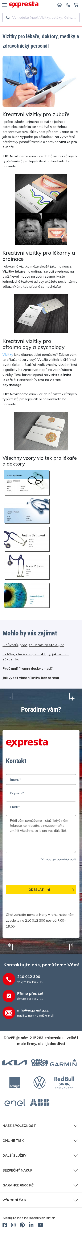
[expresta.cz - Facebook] (5, 1225)
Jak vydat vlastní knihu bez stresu (31, 678)
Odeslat (36, 890)
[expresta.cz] (23, 4)
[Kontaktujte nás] (68, 5)
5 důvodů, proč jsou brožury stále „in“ (33, 645)
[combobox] (41, 17)
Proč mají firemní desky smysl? (28, 668)
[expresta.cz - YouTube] (40, 1225)
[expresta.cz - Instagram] (13, 1225)
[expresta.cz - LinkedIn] (31, 1225)
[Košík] (75, 5)
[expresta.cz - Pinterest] (22, 1225)
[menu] (4, 4)
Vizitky (8, 354)
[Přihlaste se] (59, 5)
